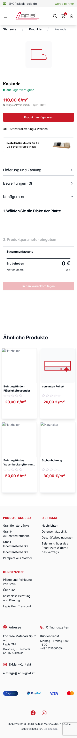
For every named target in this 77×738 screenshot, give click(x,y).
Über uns (9, 590)
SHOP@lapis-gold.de (22, 3)
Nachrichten (50, 525)
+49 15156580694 (51, 648)
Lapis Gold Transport (17, 606)
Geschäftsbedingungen (57, 537)
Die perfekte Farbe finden (21, 146)
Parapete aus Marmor (17, 558)
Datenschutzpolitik (54, 531)
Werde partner (64, 3)
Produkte (35, 29)
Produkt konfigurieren (38, 117)
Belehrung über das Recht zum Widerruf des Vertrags (55, 548)
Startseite (9, 29)
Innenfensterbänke (15, 552)
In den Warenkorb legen (38, 286)
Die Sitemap (50, 728)
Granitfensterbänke (16, 525)
